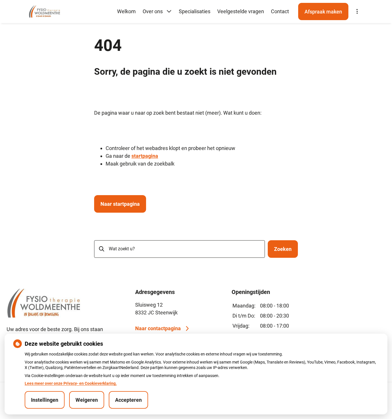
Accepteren (128, 400)
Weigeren (86, 400)
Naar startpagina (120, 204)
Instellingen (44, 400)
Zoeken (283, 249)
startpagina (144, 156)
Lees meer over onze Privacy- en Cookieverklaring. (71, 383)
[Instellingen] (357, 11)
